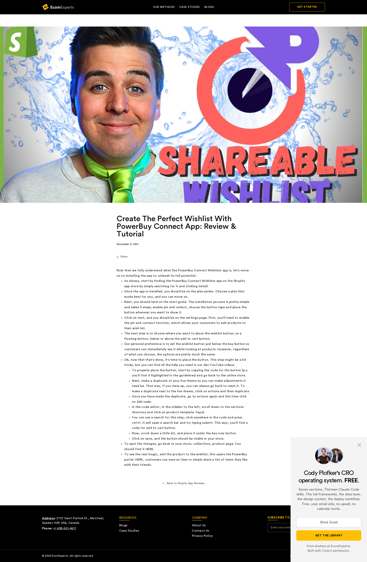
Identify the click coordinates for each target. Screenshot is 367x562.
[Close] (359, 445)
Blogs (209, 7)
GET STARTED (307, 7)
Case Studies (189, 7)
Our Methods (164, 7)
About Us (199, 525)
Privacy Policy (202, 535)
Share (124, 256)
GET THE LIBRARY (328, 535)
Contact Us (200, 530)
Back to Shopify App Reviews (186, 483)
